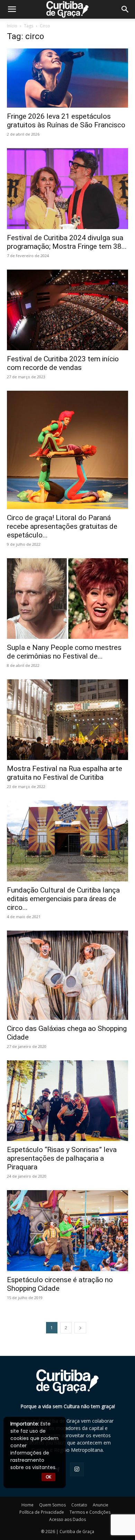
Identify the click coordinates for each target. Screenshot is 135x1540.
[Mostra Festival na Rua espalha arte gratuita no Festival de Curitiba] (67, 719)
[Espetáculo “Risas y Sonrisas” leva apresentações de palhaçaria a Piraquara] (67, 1100)
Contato (79, 1505)
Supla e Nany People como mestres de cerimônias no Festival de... (64, 651)
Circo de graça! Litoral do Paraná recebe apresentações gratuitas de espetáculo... (62, 526)
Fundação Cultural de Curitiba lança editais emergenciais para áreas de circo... (63, 899)
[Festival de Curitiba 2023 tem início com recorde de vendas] (67, 310)
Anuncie (100, 1505)
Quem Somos (52, 1505)
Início (12, 26)
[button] (125, 9)
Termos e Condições (90, 1512)
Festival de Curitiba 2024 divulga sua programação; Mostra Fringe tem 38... (67, 242)
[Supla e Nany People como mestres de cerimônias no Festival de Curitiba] (67, 598)
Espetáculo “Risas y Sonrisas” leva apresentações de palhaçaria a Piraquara (62, 1158)
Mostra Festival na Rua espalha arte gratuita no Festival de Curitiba (64, 772)
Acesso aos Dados (67, 1519)
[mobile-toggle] (12, 9)
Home (27, 1505)
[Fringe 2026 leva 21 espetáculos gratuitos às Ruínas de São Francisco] (67, 78)
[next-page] (80, 1327)
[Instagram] (77, 1469)
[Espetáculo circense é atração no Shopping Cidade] (67, 1230)
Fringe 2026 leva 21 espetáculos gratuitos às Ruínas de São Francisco (66, 120)
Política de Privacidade (41, 1512)
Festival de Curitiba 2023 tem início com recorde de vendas (63, 363)
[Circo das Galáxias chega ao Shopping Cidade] (67, 975)
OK (48, 1477)
